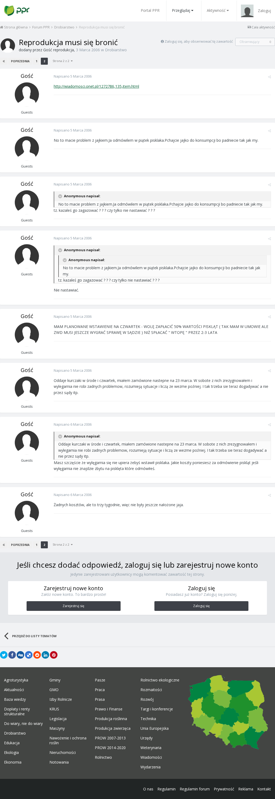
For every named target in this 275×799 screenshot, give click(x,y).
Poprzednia (20, 61)
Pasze (100, 680)
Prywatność (224, 788)
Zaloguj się (201, 606)
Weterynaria (150, 747)
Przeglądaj (181, 10)
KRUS (54, 709)
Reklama (245, 788)
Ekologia (11, 752)
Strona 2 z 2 (62, 61)
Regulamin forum (195, 788)
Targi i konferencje (156, 709)
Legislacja (58, 718)
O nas (148, 788)
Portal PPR (150, 10)
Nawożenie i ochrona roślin (67, 740)
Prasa (100, 699)
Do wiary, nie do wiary (23, 723)
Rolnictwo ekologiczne (159, 680)
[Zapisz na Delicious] (28, 655)
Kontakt (264, 788)
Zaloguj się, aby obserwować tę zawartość (199, 41)
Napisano (73, 76)
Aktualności (14, 689)
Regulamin (166, 788)
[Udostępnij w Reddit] (37, 655)
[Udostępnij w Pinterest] (53, 655)
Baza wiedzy (15, 699)
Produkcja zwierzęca (113, 728)
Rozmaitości (151, 689)
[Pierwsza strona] (4, 61)
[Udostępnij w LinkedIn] (45, 655)
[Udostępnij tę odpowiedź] (269, 76)
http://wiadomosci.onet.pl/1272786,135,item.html (96, 86)
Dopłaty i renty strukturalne (17, 711)
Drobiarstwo (116, 49)
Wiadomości (151, 757)
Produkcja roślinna (111, 718)
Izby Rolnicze (60, 699)
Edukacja (12, 742)
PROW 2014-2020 (110, 747)
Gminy (54, 680)
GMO (54, 689)
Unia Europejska (154, 728)
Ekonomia (12, 762)
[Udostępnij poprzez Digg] (20, 655)
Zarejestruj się (73, 606)
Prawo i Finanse (108, 709)
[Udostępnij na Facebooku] (12, 655)
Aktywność (216, 10)
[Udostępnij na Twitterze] (4, 655)
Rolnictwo (103, 757)
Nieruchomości (62, 752)
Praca (100, 689)
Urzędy (146, 738)
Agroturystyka (16, 680)
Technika (148, 718)
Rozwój (147, 699)
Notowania (59, 762)
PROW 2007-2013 (110, 738)
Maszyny (57, 728)
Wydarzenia (150, 767)
